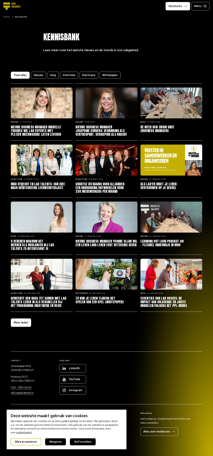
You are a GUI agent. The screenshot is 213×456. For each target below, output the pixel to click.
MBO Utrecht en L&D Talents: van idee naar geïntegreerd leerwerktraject (38, 186)
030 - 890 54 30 (21, 387)
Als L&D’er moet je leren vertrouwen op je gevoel (158, 186)
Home (6, 16)
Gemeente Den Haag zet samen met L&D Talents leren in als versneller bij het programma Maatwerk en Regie (38, 301)
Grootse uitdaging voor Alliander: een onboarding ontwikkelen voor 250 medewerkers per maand (100, 187)
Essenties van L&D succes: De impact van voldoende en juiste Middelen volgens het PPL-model (164, 301)
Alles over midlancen (156, 431)
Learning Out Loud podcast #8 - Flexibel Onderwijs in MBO (162, 243)
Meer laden (21, 322)
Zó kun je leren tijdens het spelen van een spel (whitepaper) (99, 300)
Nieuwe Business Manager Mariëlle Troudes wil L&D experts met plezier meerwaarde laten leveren (36, 130)
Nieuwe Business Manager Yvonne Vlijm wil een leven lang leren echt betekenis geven (106, 243)
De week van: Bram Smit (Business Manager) (157, 129)
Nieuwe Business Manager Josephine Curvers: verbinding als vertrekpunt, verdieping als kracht (101, 130)
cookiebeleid (24, 432)
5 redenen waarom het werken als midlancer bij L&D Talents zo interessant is (32, 244)
